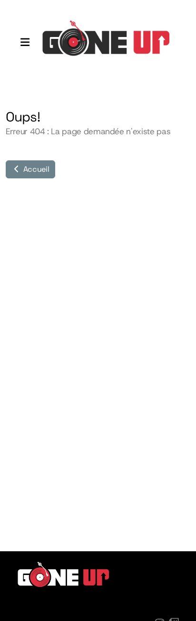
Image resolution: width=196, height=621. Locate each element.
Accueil (35, 169)
